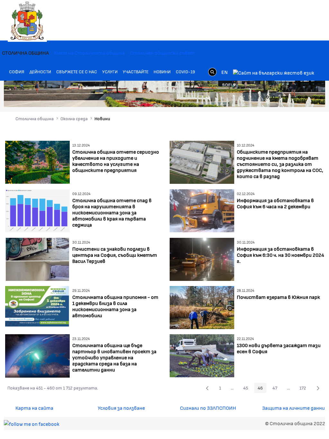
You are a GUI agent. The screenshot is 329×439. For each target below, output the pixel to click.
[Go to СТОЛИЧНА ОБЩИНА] (27, 21)
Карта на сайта (34, 408)
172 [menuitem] (304, 389)
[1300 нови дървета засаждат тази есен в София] (202, 355)
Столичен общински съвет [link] (162, 52)
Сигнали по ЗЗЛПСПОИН (208, 408)
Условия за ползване (121, 408)
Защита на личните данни (293, 408)
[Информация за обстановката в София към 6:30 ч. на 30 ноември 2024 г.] (202, 258)
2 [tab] (273, 97)
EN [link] (224, 72)
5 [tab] (293, 97)
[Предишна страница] (207, 388)
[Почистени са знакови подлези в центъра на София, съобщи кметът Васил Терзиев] (37, 258)
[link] (212, 72)
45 (247, 389)
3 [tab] (280, 97)
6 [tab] (299, 97)
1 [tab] (267, 97)
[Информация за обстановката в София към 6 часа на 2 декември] (202, 210)
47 (276, 389)
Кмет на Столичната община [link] (89, 52)
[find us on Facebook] (31, 423)
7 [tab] (305, 97)
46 (262, 389)
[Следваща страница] (318, 388)
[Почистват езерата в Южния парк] (202, 307)
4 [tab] (286, 97)
